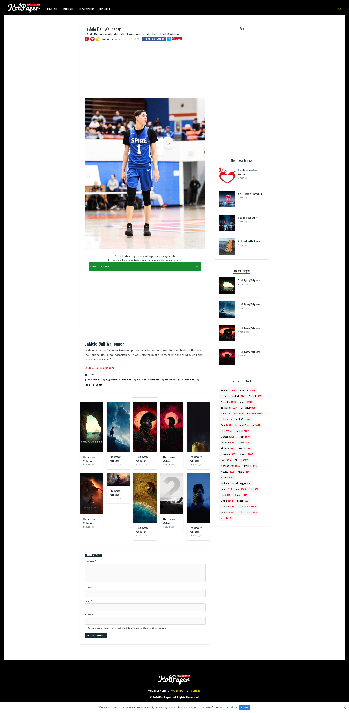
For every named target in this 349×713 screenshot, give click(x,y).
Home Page (52, 9)
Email (88, 601)
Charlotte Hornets (148, 379)
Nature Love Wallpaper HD (250, 194)
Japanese (228, 454)
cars (238, 413)
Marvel (250, 466)
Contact (196, 690)
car (225, 413)
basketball (94, 379)
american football (232, 396)
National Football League (236, 483)
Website (89, 615)
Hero (245, 442)
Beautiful (248, 408)
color (226, 419)
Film (226, 431)
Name (89, 587)
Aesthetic (228, 390)
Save (178, 39)
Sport (99, 384)
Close (244, 707)
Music (243, 472)
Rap (225, 495)
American (247, 390)
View (226, 518)
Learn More (230, 707)
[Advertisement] (145, 71)
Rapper (241, 495)
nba (87, 384)
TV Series (227, 512)
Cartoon (254, 413)
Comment (90, 561)
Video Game (248, 512)
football (242, 431)
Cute (226, 425)
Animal (255, 396)
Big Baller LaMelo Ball (118, 379)
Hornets (170, 379)
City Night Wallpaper (248, 217)
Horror (245, 448)
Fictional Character (247, 425)
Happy (244, 437)
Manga (241, 460)
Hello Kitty (228, 442)
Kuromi (246, 454)
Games (227, 437)
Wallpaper (178, 690)
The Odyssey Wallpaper (89, 459)
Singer (227, 501)
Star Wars (228, 506)
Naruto (227, 477)
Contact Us (105, 9)
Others (92, 374)
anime (246, 402)
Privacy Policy (86, 9)
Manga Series (230, 466)
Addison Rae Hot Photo (249, 241)
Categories (68, 9)
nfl (254, 489)
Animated (228, 402)
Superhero (248, 506)
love (226, 460)
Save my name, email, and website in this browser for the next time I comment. (128, 628)
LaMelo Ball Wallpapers (99, 368)
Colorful (243, 419)
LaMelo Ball (187, 379)
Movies (227, 472)
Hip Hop (227, 448)
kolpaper (107, 39)
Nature (226, 489)
